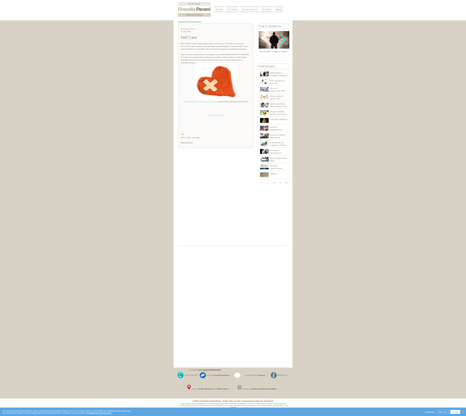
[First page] (261, 183)
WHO (183, 138)
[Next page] (280, 183)
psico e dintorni (187, 142)
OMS (189, 138)
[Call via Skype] (240, 376)
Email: (209, 375)
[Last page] (286, 183)
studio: (195, 389)
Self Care (196, 138)
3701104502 (191, 375)
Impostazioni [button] (430, 412)
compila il (245, 389)
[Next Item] (283, 40)
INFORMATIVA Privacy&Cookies (99, 413)
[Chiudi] (463, 412)
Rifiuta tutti (443, 412)
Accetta (455, 412)
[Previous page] (267, 183)
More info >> (282, 375)
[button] (250, 9)
